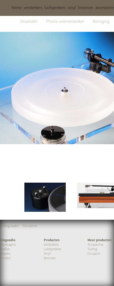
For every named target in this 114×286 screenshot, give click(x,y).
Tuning (92, 249)
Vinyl (47, 253)
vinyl (72, 7)
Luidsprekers (52, 249)
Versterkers (51, 244)
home (17, 7)
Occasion (93, 253)
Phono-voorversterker (65, 21)
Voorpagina (8, 244)
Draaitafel (28, 21)
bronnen (85, 7)
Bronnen (50, 258)
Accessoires (95, 244)
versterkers (33, 7)
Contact (5, 258)
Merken (5, 249)
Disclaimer (30, 226)
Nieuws (5, 253)
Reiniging (101, 21)
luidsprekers (55, 7)
